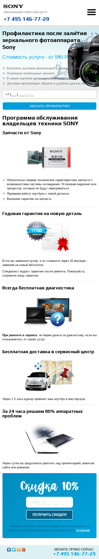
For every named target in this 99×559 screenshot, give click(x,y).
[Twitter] (14, 550)
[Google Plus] (23, 550)
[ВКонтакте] (9, 550)
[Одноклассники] (18, 550)
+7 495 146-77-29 (26, 19)
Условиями (83, 530)
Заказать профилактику (49, 106)
